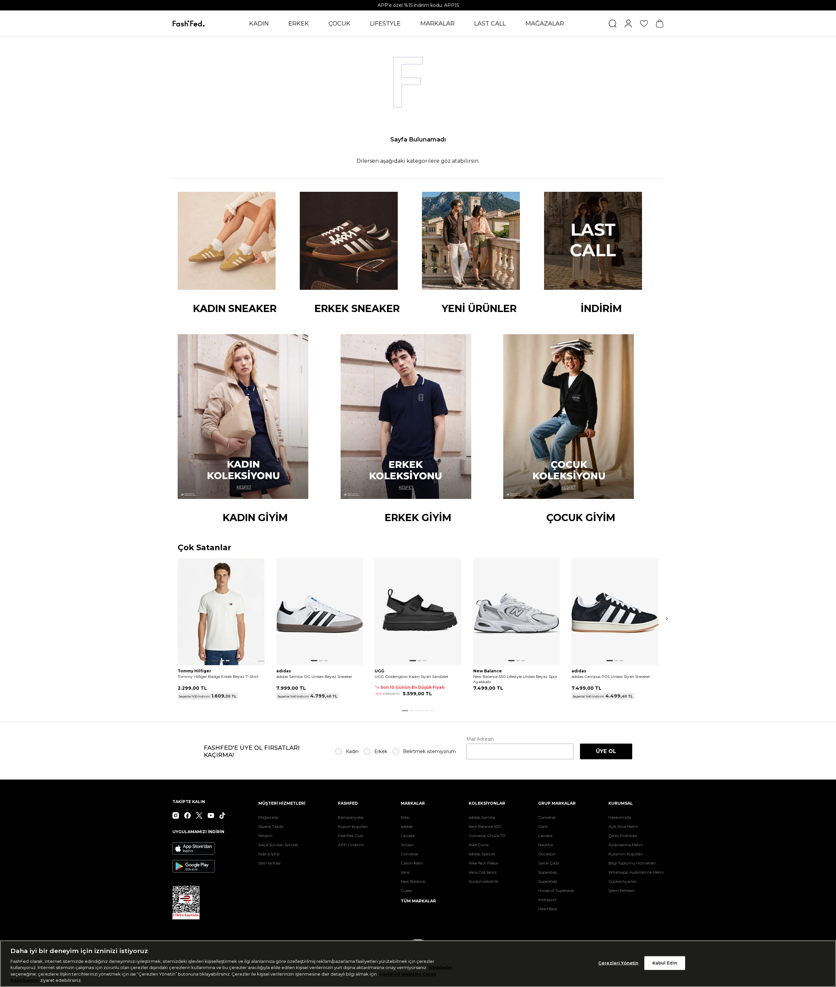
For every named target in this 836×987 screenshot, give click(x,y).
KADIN (259, 23)
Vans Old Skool (482, 872)
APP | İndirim (351, 844)
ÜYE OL (606, 751)
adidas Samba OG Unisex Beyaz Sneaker (314, 676)
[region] (418, 963)
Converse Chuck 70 (487, 835)
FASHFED (348, 803)
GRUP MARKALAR (557, 803)
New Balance (413, 881)
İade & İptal (269, 853)
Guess (406, 890)
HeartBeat (547, 908)
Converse (409, 853)
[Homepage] (188, 23)
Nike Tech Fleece (483, 863)
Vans (405, 872)
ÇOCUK (339, 23)
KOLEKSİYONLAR (487, 803)
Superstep (547, 872)
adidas (406, 826)
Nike (405, 817)
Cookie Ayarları (622, 881)
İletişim (265, 835)
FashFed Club (350, 835)
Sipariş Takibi (270, 826)
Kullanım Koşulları (625, 853)
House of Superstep (556, 890)
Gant (543, 826)
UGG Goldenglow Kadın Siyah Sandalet (411, 676)
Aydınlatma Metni (625, 844)
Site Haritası (269, 863)
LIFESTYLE (385, 23)
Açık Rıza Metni (623, 826)
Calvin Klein (412, 863)
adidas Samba (482, 817)
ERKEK (298, 23)
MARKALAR (437, 23)
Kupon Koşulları (353, 826)
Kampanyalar (351, 817)
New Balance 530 (485, 826)
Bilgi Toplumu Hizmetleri (632, 863)
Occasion (546, 853)
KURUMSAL (620, 803)
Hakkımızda (619, 817)
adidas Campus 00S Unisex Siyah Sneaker (610, 676)
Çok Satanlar (204, 547)
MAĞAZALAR (544, 23)
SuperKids (547, 881)
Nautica (545, 844)
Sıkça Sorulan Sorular (278, 844)
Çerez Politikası (622, 835)
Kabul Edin (664, 962)
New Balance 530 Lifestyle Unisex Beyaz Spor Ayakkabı (515, 679)
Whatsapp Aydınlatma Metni (636, 872)
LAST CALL (490, 23)
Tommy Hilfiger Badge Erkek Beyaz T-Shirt (218, 676)
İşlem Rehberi (621, 890)
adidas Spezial (482, 853)
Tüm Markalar (418, 900)
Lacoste (408, 835)
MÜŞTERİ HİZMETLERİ (281, 803)
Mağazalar (268, 817)
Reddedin (440, 967)
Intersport (547, 899)
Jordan (407, 844)
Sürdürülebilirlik (484, 881)
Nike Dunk (479, 844)
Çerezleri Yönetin (618, 962)
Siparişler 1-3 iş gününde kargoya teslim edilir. (418, 5)
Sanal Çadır (549, 863)
